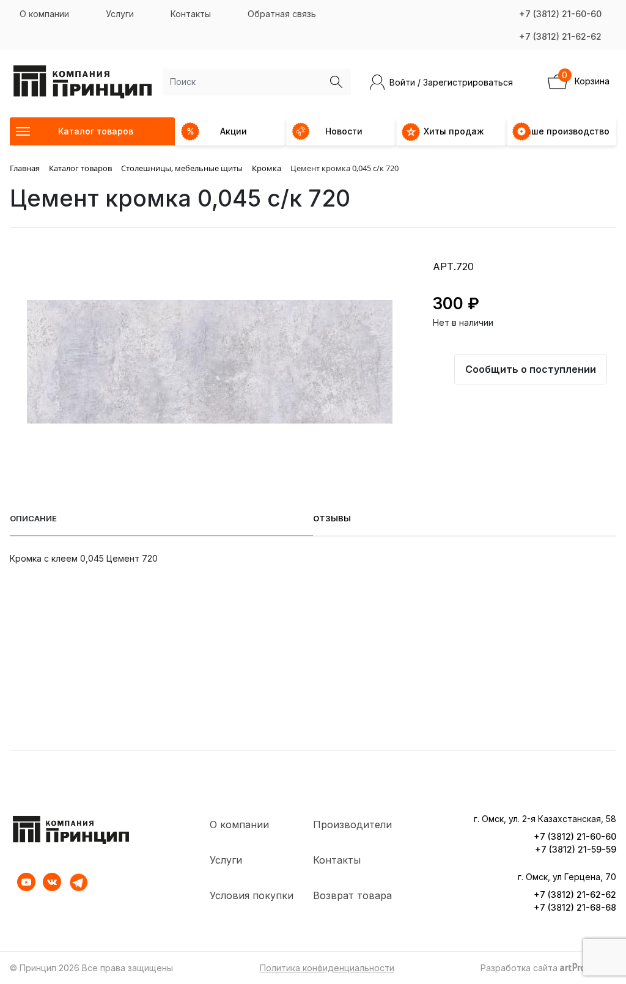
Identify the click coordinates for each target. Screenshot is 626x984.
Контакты (191, 14)
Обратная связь (282, 14)
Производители (352, 824)
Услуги (120, 14)
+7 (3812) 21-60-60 (560, 14)
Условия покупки (251, 895)
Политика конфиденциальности (327, 968)
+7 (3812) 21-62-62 (560, 36)
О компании (44, 14)
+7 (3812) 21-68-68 (575, 907)
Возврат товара (352, 895)
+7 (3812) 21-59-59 (575, 849)
